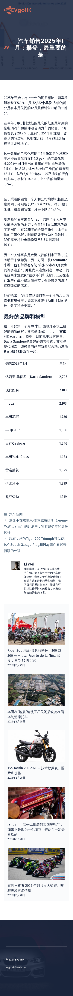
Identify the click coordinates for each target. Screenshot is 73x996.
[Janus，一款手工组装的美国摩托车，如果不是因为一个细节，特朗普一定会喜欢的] (36, 816)
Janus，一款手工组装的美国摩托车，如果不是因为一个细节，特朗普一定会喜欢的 (36, 829)
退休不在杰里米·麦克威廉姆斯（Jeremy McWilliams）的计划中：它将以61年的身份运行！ (36, 526)
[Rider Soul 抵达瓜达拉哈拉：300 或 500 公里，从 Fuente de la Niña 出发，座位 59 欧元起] (36, 642)
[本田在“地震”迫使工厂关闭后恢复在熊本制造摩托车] (36, 703)
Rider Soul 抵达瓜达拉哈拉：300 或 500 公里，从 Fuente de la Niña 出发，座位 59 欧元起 (34, 655)
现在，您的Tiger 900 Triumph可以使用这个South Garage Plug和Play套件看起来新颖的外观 (36, 545)
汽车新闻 (16, 514)
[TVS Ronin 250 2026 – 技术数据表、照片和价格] (36, 760)
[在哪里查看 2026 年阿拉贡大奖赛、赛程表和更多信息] (36, 877)
